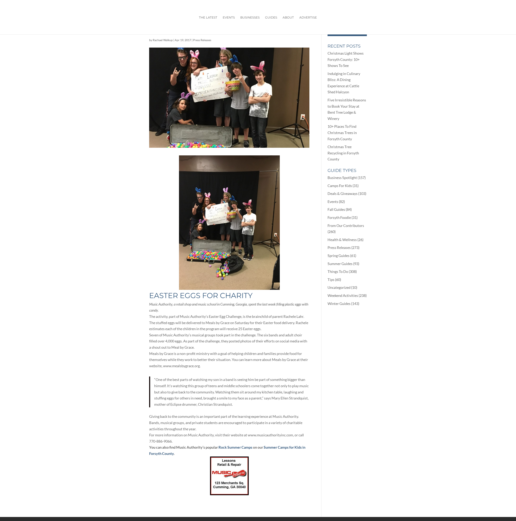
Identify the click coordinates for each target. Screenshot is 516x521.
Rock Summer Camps (235, 447)
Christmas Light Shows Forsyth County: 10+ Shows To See (346, 59)
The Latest (208, 17)
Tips (331, 279)
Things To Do (338, 271)
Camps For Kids (340, 185)
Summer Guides (340, 263)
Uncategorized (339, 287)
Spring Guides (339, 255)
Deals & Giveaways (343, 193)
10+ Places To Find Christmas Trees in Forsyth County (342, 132)
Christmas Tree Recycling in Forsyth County (343, 153)
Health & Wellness (342, 239)
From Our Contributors (346, 225)
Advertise (308, 17)
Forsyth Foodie (339, 217)
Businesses (250, 17)
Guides (271, 17)
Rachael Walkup (163, 40)
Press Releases (202, 40)
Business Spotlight (342, 177)
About (288, 17)
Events (229, 17)
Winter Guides (339, 303)
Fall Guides (336, 209)
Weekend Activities (343, 295)
